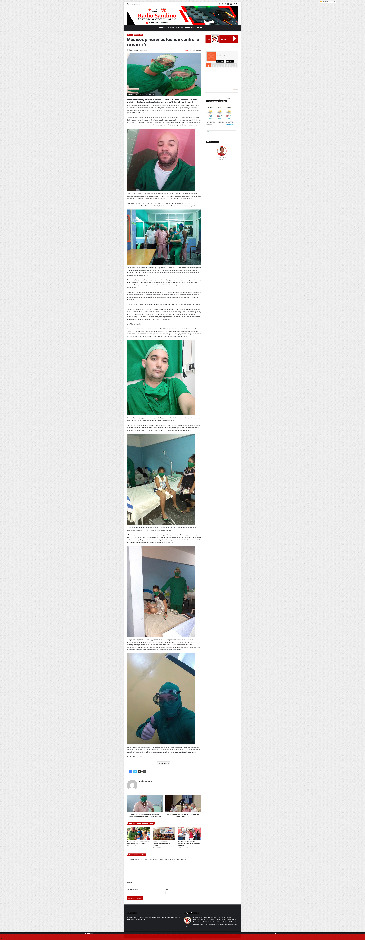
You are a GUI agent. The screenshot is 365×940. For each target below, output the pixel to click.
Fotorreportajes (138, 34)
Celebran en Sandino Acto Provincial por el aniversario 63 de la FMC (189, 843)
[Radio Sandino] (182, 15)
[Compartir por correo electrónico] (140, 771)
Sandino (171, 28)
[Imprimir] (144, 771)
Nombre (130, 882)
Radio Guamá (134, 50)
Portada (162, 28)
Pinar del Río (164, 763)
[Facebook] (130, 771)
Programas (189, 28)
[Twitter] (135, 771)
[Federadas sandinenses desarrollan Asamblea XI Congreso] (164, 833)
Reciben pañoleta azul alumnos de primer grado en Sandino (138, 843)
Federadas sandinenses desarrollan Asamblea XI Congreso (161, 843)
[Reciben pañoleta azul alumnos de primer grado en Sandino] (138, 833)
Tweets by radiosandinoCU (222, 99)
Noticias (179, 28)
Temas (199, 28)
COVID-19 (130, 34)
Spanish (325, 1)
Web (166, 889)
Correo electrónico (133, 889)
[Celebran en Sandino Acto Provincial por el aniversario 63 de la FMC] (189, 833)
